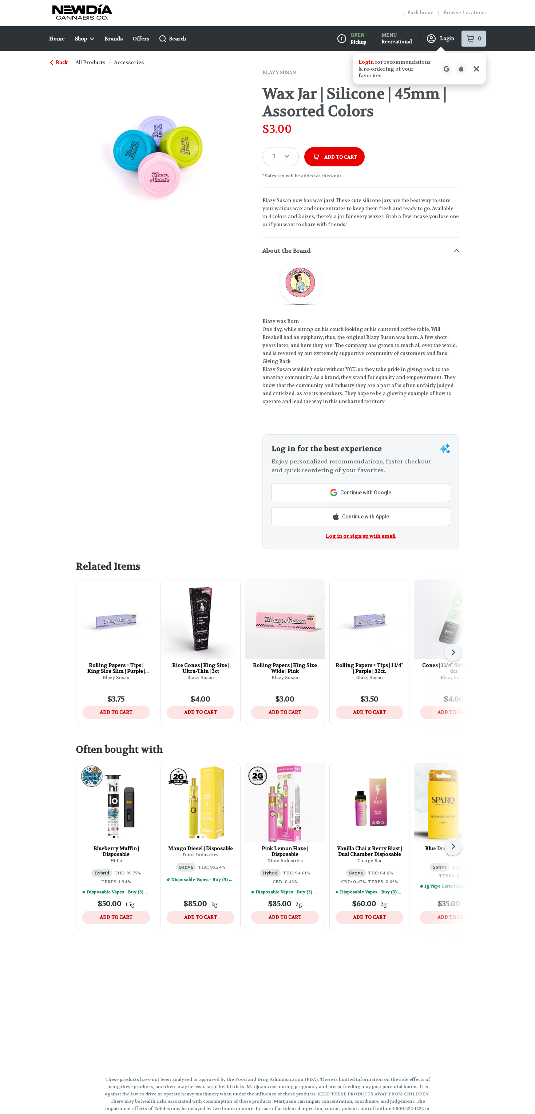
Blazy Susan (279, 73)
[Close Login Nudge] (476, 68)
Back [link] (62, 62)
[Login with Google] (446, 69)
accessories (129, 62)
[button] (419, 68)
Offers (141, 38)
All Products (90, 62)
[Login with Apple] (461, 69)
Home (57, 38)
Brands (113, 38)
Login (447, 38)
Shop (81, 38)
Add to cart (116, 712)
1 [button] (274, 156)
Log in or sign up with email (361, 536)
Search (177, 38)
